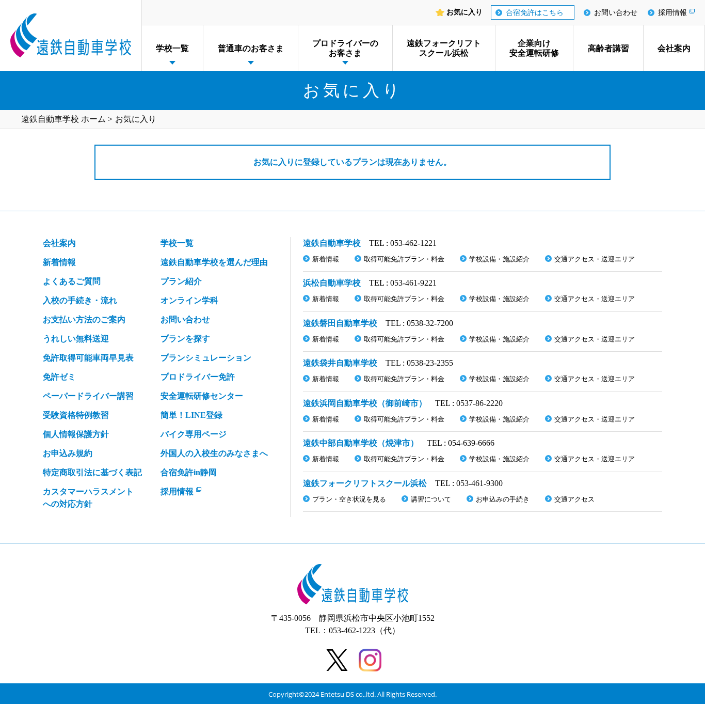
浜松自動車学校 (332, 282)
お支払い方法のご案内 (84, 319)
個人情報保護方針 (76, 434)
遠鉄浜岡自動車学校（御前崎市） (365, 403)
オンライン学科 (189, 300)
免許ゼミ (59, 376)
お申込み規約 (67, 453)
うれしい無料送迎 (76, 338)
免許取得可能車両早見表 (88, 357)
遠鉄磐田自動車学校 (340, 323)
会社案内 (674, 48)
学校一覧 (172, 48)
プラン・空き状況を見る (349, 499)
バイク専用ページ (194, 434)
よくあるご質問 (72, 281)
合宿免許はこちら (535, 13)
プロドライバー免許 (198, 376)
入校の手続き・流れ (80, 300)
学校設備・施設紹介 (499, 259)
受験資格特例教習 (76, 415)
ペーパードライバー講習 (88, 396)
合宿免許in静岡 (189, 472)
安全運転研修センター (202, 396)
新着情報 (59, 262)
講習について (431, 499)
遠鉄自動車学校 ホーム (63, 119)
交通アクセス (574, 499)
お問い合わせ (615, 13)
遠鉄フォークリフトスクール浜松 (444, 48)
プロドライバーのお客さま (345, 48)
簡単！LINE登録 (191, 415)
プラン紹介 (181, 281)
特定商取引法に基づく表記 (92, 472)
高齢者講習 (608, 48)
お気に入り (464, 12)
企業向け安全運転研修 (534, 48)
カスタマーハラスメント (88, 497)
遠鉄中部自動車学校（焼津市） (361, 443)
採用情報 (672, 13)
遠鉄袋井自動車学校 (340, 362)
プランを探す (185, 338)
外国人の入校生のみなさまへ (214, 453)
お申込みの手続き (503, 499)
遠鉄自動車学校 (332, 243)
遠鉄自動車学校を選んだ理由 (214, 262)
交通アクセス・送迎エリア (594, 259)
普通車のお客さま (251, 48)
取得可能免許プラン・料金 (404, 259)
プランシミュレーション (206, 357)
